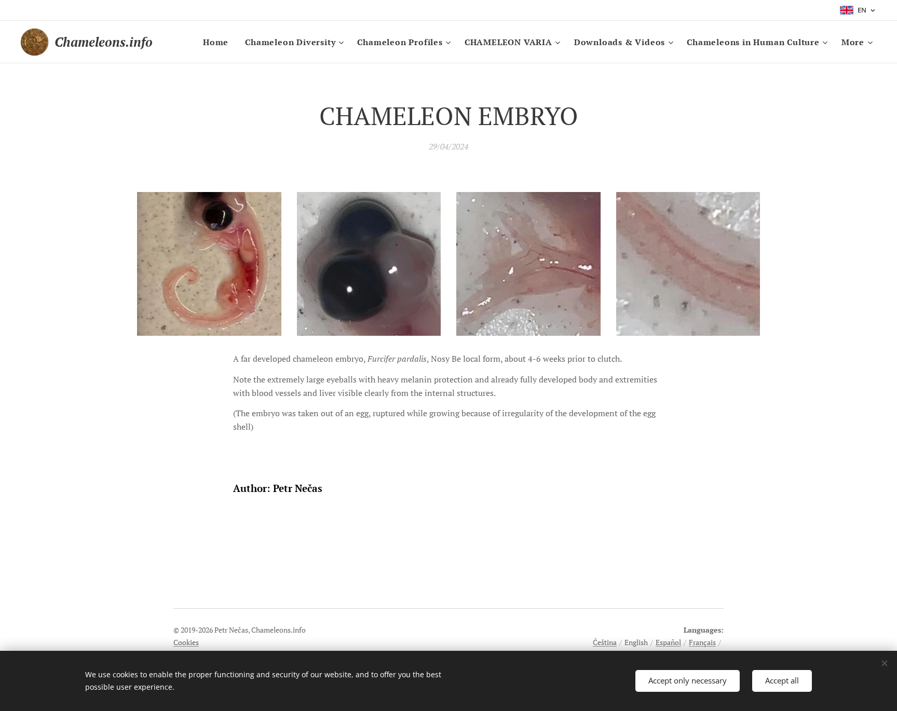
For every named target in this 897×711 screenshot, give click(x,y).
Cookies (186, 642)
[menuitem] (218, 42)
